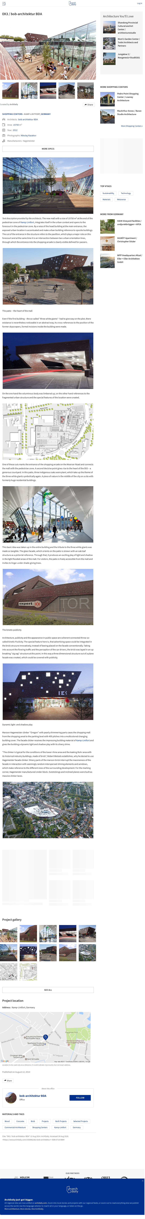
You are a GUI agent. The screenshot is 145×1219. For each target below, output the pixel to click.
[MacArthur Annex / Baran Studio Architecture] (107, 116)
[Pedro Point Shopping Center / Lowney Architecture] (107, 99)
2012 (15, 130)
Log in (139, 3)
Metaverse (121, 199)
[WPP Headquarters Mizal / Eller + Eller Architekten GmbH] (107, 261)
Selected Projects (80, 1121)
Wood (7, 1121)
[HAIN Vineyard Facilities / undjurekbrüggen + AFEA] (107, 226)
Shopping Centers (12, 114)
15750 (16, 124)
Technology (126, 193)
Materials (106, 199)
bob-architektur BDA (28, 119)
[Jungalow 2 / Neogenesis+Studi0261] (109, 59)
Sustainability (108, 193)
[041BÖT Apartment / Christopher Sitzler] (107, 243)
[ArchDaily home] (72, 3)
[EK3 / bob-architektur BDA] (8, 933)
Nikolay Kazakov (28, 135)
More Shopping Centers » (132, 126)
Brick (33, 1121)
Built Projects (61, 1121)
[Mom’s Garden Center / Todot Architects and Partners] (109, 43)
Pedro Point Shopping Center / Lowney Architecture (127, 97)
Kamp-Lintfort (27, 222)
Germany (46, 114)
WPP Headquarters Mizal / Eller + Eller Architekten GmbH (129, 259)
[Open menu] (4, 3)
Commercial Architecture (15, 1127)
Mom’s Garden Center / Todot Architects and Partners (129, 42)
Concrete (20, 1121)
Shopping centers (39, 1127)
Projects (45, 1121)
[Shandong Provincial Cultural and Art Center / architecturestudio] (109, 27)
